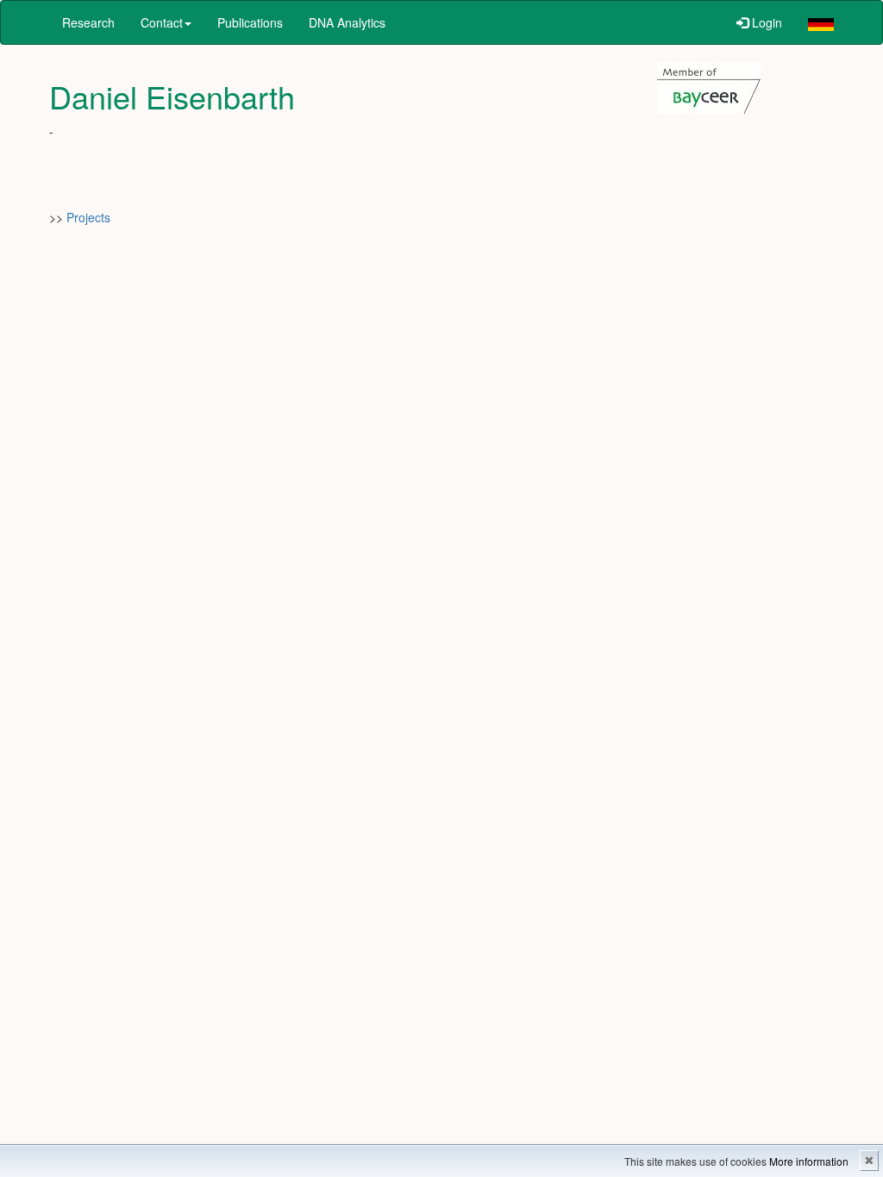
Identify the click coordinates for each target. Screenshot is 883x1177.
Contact (162, 22)
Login (765, 22)
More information (809, 1161)
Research (88, 22)
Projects (88, 217)
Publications (250, 22)
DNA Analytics (347, 22)
